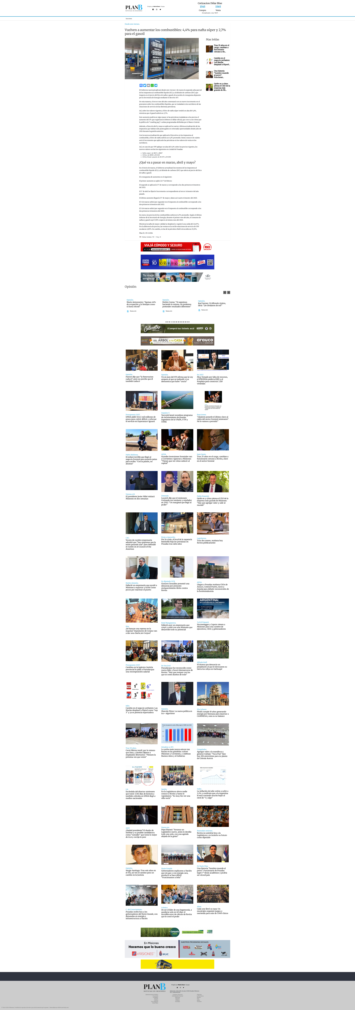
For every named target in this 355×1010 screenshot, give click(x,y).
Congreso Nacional (177, 994)
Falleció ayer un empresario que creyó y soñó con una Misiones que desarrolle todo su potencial (176, 627)
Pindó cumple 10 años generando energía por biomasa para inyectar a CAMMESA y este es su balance (213, 714)
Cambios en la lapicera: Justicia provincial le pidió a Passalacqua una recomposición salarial (140, 669)
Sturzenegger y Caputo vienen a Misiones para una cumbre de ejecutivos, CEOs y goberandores (211, 626)
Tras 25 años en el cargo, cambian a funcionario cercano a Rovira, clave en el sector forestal (212, 458)
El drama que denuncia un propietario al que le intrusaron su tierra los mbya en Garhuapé (212, 666)
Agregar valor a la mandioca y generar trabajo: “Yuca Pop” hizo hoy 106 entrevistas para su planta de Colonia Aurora (212, 755)
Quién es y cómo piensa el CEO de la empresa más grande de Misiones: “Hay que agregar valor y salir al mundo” (212, 501)
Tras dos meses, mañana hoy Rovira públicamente (210, 541)
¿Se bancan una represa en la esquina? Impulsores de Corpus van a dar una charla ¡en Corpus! (141, 631)
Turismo (199, 1001)
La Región (155, 997)
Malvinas (177, 997)
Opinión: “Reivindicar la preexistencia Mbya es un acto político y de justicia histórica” (211, 304)
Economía (155, 996)
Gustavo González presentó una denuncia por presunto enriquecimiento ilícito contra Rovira (175, 587)
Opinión (177, 998)
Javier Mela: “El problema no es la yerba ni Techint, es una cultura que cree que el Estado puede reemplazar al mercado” (141, 304)
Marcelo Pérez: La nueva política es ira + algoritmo (176, 712)
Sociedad (177, 1001)
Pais (198, 998)
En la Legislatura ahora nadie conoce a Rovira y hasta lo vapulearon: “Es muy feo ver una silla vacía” (175, 794)
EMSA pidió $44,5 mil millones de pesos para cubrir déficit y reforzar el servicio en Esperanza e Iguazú (141, 419)
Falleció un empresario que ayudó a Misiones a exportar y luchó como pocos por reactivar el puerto (141, 587)
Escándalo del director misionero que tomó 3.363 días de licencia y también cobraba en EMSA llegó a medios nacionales (140, 794)
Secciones (129, 18)
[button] (228, 292)
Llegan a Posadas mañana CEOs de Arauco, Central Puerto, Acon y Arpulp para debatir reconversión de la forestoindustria (213, 587)
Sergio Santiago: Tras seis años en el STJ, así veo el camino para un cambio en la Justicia (141, 872)
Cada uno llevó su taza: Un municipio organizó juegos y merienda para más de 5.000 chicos (212, 911)
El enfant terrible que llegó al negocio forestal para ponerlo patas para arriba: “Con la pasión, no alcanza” (141, 460)
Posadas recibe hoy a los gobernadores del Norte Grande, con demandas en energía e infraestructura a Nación (142, 915)
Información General (177, 996)
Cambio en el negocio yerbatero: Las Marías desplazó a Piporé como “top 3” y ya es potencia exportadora (142, 710)
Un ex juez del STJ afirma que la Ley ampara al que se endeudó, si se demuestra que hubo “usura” (177, 379)
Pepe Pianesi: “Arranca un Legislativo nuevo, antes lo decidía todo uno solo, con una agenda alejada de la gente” (176, 833)
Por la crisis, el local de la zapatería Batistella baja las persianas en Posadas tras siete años (176, 541)
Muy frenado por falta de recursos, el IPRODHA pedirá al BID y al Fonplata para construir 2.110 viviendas (212, 380)
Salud (198, 1000)
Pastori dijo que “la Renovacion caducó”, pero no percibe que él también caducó (139, 379)
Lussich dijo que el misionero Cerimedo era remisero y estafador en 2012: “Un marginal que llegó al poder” (176, 501)
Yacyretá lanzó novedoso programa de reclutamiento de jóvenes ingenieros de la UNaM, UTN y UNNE (177, 418)
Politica (177, 1000)
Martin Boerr (156, 6)
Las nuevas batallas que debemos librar (177, 304)
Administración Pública (152, 994)
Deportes (199, 994)
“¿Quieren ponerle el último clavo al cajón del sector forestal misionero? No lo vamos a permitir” (212, 419)
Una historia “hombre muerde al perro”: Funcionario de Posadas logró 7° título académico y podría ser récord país (212, 871)
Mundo (156, 998)
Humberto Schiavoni (172, 310)
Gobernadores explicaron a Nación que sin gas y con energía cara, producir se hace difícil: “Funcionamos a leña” (176, 874)
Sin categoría (154, 1001)
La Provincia (200, 996)
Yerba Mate (155, 1003)
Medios (199, 997)
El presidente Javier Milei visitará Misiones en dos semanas (140, 497)
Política (156, 1000)
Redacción (133, 312)
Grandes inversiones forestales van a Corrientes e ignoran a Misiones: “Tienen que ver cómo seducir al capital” (176, 459)
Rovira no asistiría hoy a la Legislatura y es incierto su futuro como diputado (212, 835)
